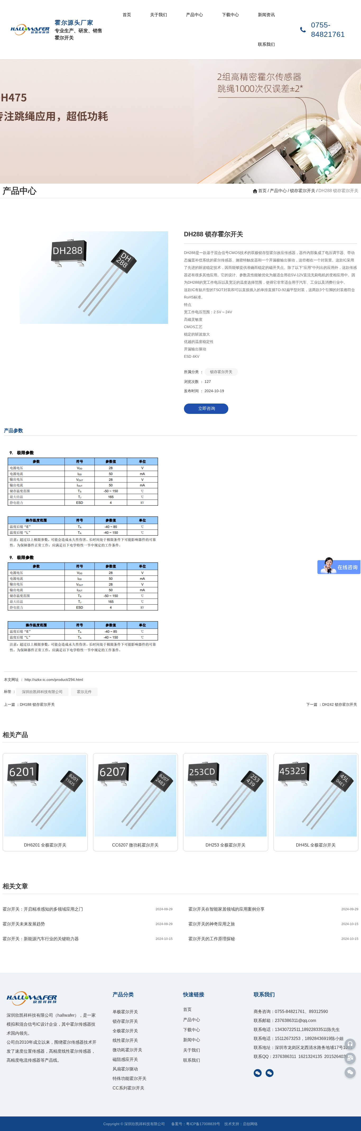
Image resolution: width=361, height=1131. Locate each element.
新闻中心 (191, 1040)
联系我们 (266, 44)
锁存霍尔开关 (302, 190)
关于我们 (158, 14)
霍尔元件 (84, 692)
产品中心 (194, 14)
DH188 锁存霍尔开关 (37, 704)
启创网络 (250, 1124)
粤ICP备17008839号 (203, 1124)
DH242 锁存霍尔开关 (339, 704)
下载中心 (230, 14)
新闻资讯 (266, 14)
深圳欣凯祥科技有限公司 (42, 692)
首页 (127, 14)
